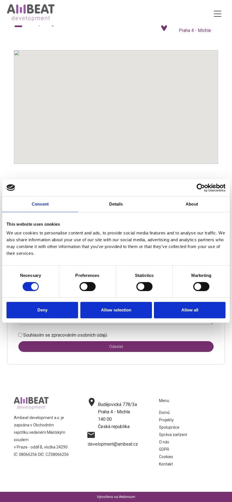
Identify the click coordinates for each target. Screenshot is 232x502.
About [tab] (192, 204)
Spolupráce (169, 427)
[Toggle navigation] (217, 13)
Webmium (127, 497)
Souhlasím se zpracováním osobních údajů (65, 335)
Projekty (166, 420)
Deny (42, 309)
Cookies (166, 456)
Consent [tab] (40, 204)
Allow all (189, 309)
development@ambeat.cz (113, 444)
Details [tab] (116, 204)
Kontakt (166, 464)
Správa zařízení (173, 434)
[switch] (88, 286)
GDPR (164, 449)
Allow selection (116, 309)
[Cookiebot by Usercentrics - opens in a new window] (200, 187)
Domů (164, 412)
